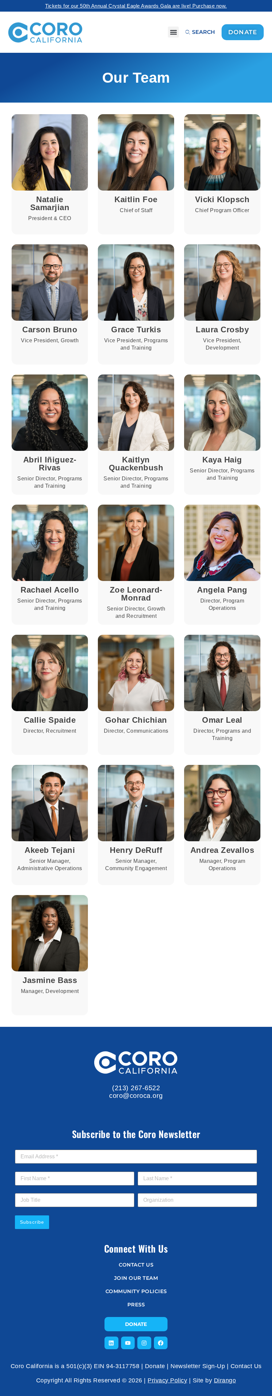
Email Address (32, 1146)
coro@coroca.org (136, 1095)
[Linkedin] (111, 1343)
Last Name (152, 1168)
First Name (29, 1168)
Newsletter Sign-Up (197, 1366)
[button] (173, 32)
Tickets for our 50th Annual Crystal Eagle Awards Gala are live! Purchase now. (136, 6)
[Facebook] (161, 1343)
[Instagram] (144, 1343)
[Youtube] (128, 1343)
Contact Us (246, 1366)
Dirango (225, 1380)
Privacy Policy (167, 1380)
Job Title (24, 1189)
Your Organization (158, 1189)
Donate (155, 1366)
